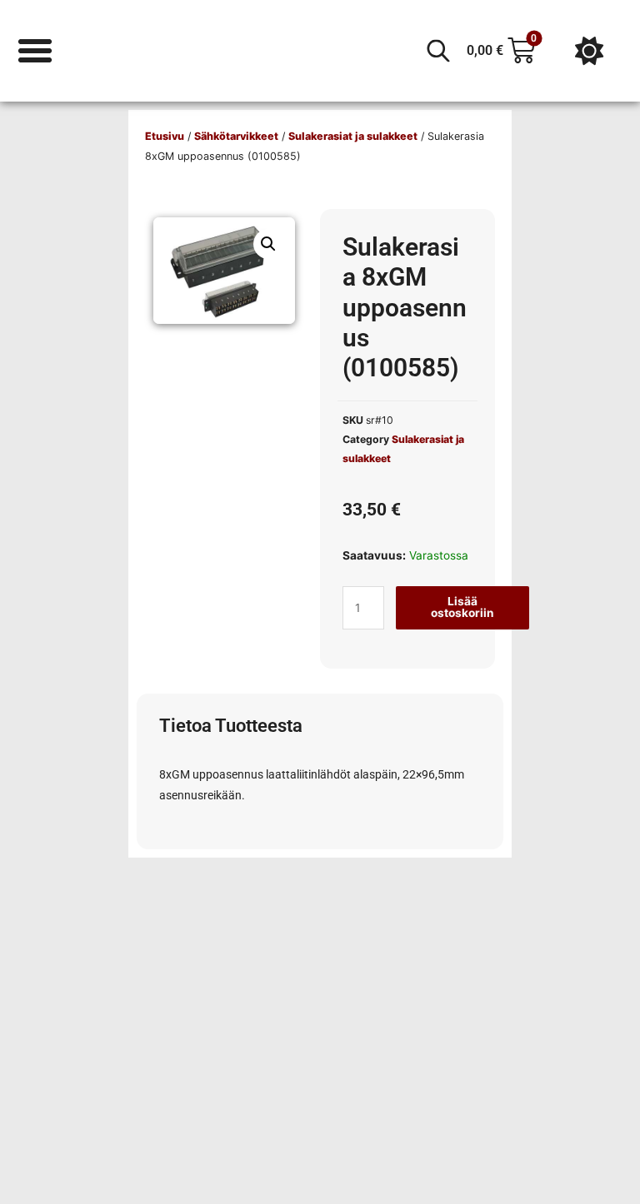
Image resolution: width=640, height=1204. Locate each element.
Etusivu (164, 136)
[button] (268, 244)
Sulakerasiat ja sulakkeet (353, 136)
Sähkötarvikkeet (236, 136)
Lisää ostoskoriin (462, 607)
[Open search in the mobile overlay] (438, 50)
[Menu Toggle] (35, 50)
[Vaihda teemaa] (589, 51)
